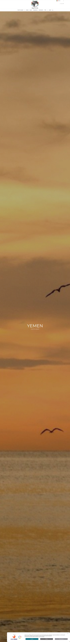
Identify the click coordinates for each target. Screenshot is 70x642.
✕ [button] (67, 633)
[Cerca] (52, 10)
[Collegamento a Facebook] (60, 3)
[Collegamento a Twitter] (63, 3)
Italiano (59, 0)
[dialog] (38, 637)
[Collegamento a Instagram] (61, 3)
